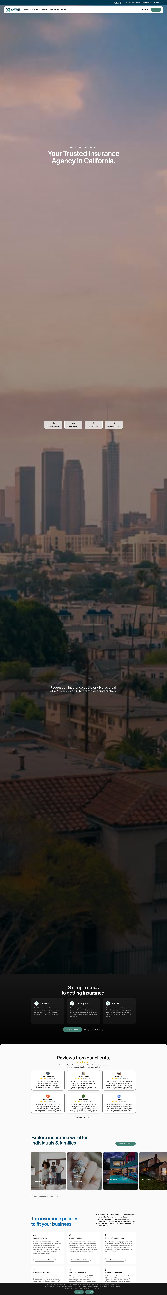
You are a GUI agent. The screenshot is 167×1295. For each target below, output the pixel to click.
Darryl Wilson (48, 1099)
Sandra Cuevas (83, 1076)
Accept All (79, 1292)
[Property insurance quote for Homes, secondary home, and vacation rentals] (53, 425)
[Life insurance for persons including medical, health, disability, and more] (94, 425)
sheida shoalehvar (48, 1076)
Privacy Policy (89, 1288)
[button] (161, 2)
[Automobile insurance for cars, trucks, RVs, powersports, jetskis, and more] (73, 425)
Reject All (90, 1292)
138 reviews (93, 1062)
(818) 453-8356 (66, 691)
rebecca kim (83, 1099)
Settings (97, 1288)
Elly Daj (119, 1099)
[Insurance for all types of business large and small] (114, 425)
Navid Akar (119, 1076)
